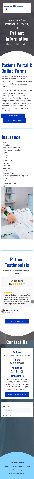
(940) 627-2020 (18, 363)
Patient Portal (13, 116)
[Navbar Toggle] (6, 9)
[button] (1, 301)
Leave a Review (17, 321)
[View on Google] (3, 311)
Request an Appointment (17, 394)
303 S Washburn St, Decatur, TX (18, 355)
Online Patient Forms (14, 120)
